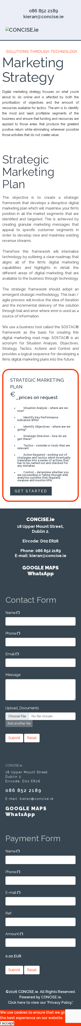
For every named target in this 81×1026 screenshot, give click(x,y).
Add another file (19, 723)
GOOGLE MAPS (40, 568)
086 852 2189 (43, 10)
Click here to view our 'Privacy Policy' (40, 1002)
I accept (7, 1023)
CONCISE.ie (51, 997)
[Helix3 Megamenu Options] (74, 29)
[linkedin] (40, 4)
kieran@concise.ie (43, 16)
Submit (14, 738)
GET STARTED (31, 491)
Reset (32, 738)
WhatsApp (40, 573)
